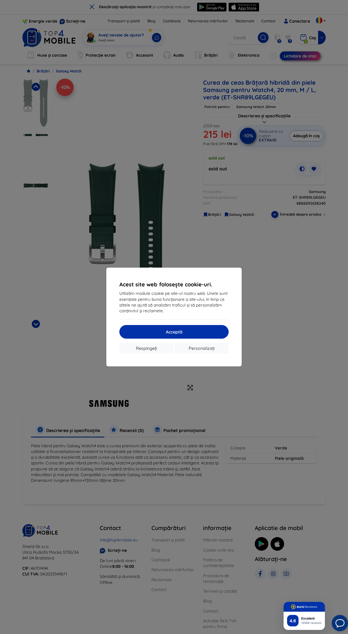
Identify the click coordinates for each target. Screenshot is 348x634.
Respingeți (146, 348)
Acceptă (174, 332)
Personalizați (202, 348)
